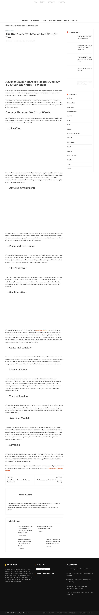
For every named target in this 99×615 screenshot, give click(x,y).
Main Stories (71, 142)
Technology (34, 20)
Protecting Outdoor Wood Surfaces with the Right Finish (79, 593)
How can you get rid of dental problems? (78, 569)
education (70, 107)
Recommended (72, 155)
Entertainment (9, 30)
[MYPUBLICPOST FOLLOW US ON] (49, 579)
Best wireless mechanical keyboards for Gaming (49, 481)
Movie (69, 147)
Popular (69, 151)
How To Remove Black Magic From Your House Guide (85, 59)
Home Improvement (55, 20)
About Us (42, 2)
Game (69, 125)
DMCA (90, 613)
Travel (44, 20)
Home (35, 2)
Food (68, 120)
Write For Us (51, 2)
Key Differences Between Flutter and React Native (18, 481)
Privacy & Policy (62, 613)
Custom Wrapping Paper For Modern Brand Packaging (79, 574)
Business (25, 20)
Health (66, 20)
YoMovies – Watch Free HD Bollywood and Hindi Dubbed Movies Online (53, 542)
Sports (69, 160)
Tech (69, 164)
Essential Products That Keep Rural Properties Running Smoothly (76, 587)
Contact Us (61, 2)
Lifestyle (74, 20)
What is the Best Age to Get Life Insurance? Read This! (85, 47)
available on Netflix (41, 330)
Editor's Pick (71, 103)
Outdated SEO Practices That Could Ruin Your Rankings (78, 581)
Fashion (69, 116)
